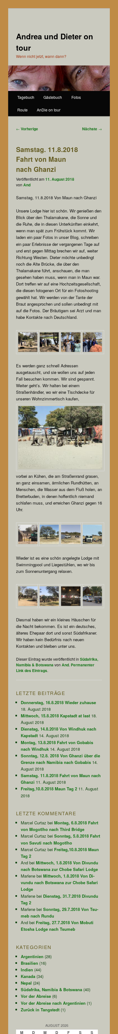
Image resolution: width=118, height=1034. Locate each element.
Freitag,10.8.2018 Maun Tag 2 (49, 789)
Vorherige (27, 129)
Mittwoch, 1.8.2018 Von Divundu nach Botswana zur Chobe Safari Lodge (59, 882)
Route (22, 109)
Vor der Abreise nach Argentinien (53, 1003)
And (27, 185)
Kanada (28, 976)
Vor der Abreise (36, 996)
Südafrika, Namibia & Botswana (51, 989)
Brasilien (29, 963)
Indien (27, 970)
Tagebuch (25, 97)
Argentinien (32, 956)
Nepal (26, 983)
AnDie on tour (48, 109)
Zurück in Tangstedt (40, 1010)
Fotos (76, 97)
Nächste (92, 129)
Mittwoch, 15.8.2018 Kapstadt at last (55, 716)
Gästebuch (52, 97)
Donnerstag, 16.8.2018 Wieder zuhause (58, 702)
